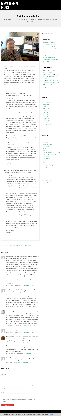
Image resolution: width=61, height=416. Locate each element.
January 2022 (46, 100)
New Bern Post (36, 19)
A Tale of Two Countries (49, 57)
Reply (33, 285)
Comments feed (47, 180)
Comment (3, 374)
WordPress (39, 413)
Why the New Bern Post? (49, 42)
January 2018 (46, 122)
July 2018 (45, 110)
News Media (43, 19)
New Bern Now (46, 156)
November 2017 (47, 127)
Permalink (26, 285)
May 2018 (45, 114)
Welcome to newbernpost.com (50, 72)
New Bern (45, 150)
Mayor (44, 148)
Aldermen (45, 138)
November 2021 (47, 102)
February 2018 (46, 120)
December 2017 (47, 125)
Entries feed (46, 178)
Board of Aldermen (47, 140)
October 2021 (46, 104)
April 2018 (45, 116)
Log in (44, 176)
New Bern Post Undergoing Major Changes (51, 76)
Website (3, 396)
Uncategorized (46, 167)
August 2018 (46, 108)
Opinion (49, 19)
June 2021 (45, 106)
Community (46, 142)
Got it (51, 414)
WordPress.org (46, 182)
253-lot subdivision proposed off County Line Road (18, 245)
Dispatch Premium (29, 413)
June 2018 (45, 112)
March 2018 (46, 118)
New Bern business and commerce (51, 152)
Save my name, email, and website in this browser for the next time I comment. (18, 400)
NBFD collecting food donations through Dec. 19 (20, 243)
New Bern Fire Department (49, 154)
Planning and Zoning (48, 165)
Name (3, 388)
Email (2, 392)
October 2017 (46, 129)
